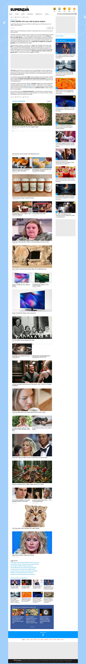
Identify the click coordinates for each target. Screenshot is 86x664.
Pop (74, 11)
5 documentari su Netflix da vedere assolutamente (21, 566)
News (10, 14)
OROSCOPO (46, 639)
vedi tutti (32, 626)
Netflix (30, 86)
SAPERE (41, 639)
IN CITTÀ (50, 639)
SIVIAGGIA (57, 660)
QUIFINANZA (61, 660)
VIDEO (38, 639)
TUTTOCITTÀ (51, 660)
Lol (54, 11)
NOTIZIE (28, 639)
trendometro (62, 40)
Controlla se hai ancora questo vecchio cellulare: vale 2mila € (23, 571)
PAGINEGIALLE (29, 660)
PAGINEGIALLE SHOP (36, 660)
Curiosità (30, 14)
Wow (69, 11)
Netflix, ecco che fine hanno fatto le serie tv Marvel (21, 572)
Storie (17, 14)
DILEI (54, 660)
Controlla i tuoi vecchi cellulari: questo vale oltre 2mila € (22, 574)
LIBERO (22, 660)
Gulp (59, 11)
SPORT (31, 639)
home (11, 19)
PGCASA (41, 660)
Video (23, 14)
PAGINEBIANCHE (45, 660)
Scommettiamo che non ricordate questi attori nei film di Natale (24, 564)
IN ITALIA (54, 639)
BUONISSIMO (66, 660)
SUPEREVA (70, 660)
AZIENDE (58, 639)
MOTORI (35, 639)
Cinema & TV (38, 14)
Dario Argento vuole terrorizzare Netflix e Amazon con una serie (24, 562)
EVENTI (62, 639)
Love (64, 11)
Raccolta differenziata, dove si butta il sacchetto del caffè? (23, 567)
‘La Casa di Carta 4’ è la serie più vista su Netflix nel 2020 (22, 569)
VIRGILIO (25, 660)
